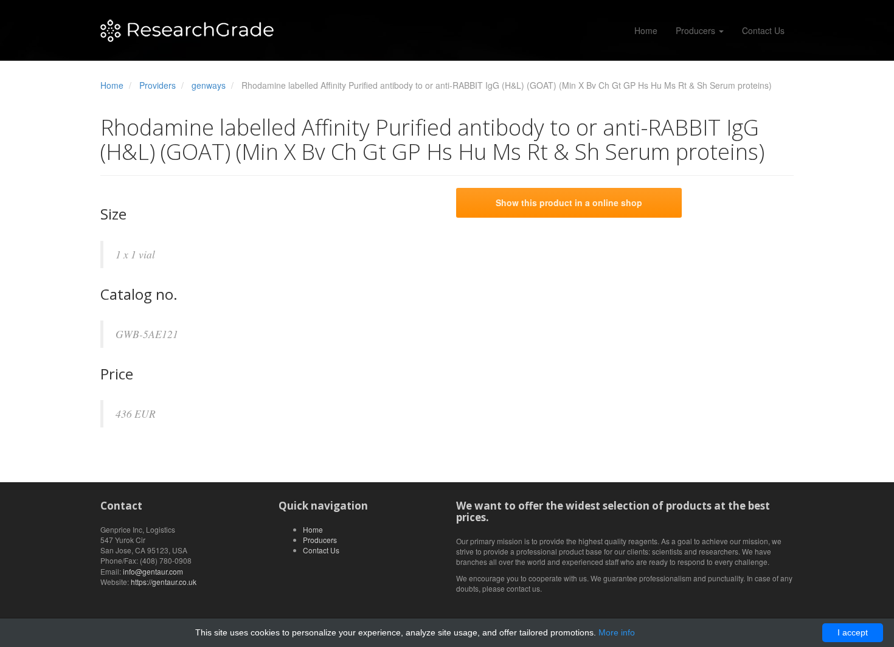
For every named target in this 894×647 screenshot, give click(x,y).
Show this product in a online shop (569, 202)
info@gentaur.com (153, 571)
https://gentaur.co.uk (163, 581)
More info (616, 632)
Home (645, 30)
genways (209, 85)
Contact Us (763, 30)
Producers (697, 30)
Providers (157, 85)
